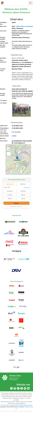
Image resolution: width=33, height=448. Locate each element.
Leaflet (7, 173)
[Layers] (9, 154)
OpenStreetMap (14, 173)
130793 (14, 136)
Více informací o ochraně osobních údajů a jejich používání (16, 405)
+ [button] (8, 147)
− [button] (8, 149)
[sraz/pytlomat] (17, 157)
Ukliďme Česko (27, 173)
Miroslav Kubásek (19, 406)
